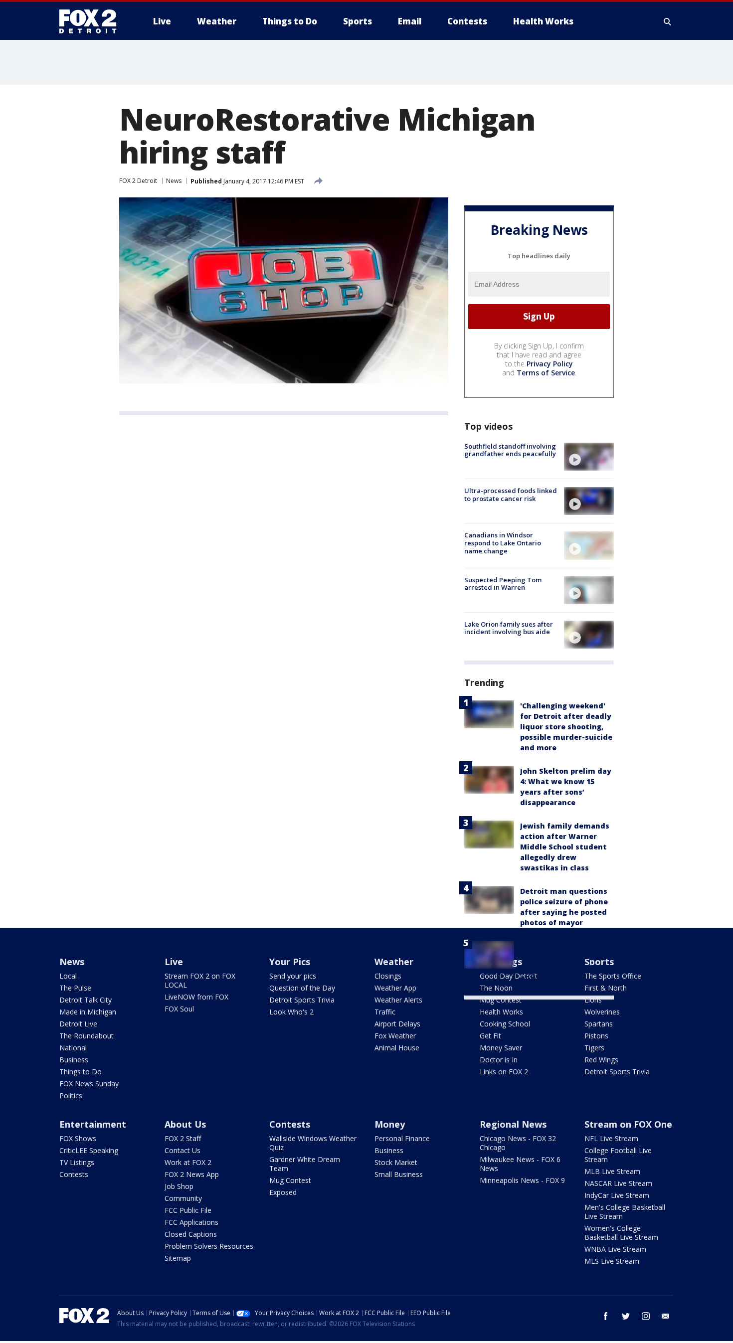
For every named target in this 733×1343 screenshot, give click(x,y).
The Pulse (75, 988)
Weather (393, 962)
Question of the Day (302, 988)
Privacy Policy (550, 363)
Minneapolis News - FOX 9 (522, 1180)
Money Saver (501, 1047)
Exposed (283, 1192)
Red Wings (601, 1059)
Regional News (513, 1124)
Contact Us (182, 1150)
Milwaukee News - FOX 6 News (520, 1164)
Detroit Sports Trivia (302, 1000)
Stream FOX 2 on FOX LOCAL (200, 980)
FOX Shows (77, 1138)
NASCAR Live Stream (618, 1183)
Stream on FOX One (628, 1124)
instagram (646, 1316)
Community (183, 1198)
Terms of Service (546, 372)
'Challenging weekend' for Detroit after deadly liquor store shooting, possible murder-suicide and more (566, 726)
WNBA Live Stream (615, 1249)
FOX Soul (179, 1008)
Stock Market (395, 1162)
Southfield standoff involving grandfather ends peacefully (510, 450)
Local (68, 976)
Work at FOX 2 (188, 1162)
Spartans (598, 1023)
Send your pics (292, 976)
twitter (626, 1316)
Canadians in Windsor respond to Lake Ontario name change (502, 542)
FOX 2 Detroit (138, 180)
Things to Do (80, 1071)
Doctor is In (499, 1059)
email (666, 1316)
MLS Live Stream (611, 1261)
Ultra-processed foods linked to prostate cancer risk (510, 494)
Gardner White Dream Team (304, 1164)
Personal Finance (402, 1138)
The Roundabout (86, 1035)
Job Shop (179, 1186)
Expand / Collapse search (668, 21)
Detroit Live (78, 1023)
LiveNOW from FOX (196, 997)
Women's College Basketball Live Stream (621, 1232)
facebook (606, 1316)
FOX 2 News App (192, 1174)
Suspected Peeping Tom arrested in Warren (503, 583)
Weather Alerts (398, 1000)
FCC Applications (191, 1222)
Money (389, 1124)
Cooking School (505, 1023)
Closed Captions (191, 1234)
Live (174, 962)
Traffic (384, 1011)
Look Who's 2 (291, 1011)
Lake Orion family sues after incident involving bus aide (508, 628)
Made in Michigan (87, 1011)
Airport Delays (397, 1023)
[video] (589, 457)
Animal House (396, 1047)
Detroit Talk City (85, 1000)
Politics (70, 1095)
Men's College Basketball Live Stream (624, 1211)
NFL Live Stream (611, 1138)
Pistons (596, 1035)
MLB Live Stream (612, 1171)
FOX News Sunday (89, 1083)
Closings (387, 976)
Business (73, 1059)
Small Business (398, 1174)
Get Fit (490, 1035)
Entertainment (92, 1124)
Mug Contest (501, 1000)
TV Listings (76, 1162)
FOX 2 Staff (183, 1138)
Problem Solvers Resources (209, 1246)
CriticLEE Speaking (88, 1150)
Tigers (594, 1047)
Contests (73, 1174)
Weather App (395, 988)
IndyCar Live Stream (616, 1195)
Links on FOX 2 (504, 1071)
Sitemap (178, 1258)
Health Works (501, 1011)
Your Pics (289, 962)
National (73, 1047)
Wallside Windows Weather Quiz (313, 1143)
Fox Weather (395, 1035)
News (174, 180)
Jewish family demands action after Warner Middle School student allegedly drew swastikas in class (564, 846)
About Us (185, 1124)
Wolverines (602, 1011)
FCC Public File (188, 1210)
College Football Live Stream (618, 1155)
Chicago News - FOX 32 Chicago (518, 1143)
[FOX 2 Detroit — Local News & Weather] (92, 21)
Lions (593, 1000)
